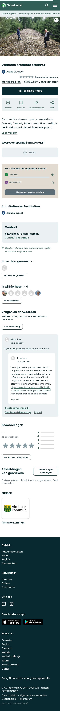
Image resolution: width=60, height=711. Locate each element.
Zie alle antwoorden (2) (17, 408)
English (6, 644)
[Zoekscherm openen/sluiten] (46, 5)
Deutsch (7, 648)
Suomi (5, 660)
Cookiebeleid (9, 698)
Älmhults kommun (13, 522)
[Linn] (38, 293)
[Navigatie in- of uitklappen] (55, 5)
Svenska (7, 640)
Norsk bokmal (10, 664)
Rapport (15, 399)
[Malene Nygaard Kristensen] (24, 293)
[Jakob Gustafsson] (17, 293)
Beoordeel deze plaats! (46, 77)
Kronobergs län (11, 81)
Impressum (26, 698)
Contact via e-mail (17, 237)
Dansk (5, 669)
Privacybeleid (9, 695)
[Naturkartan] (12, 5)
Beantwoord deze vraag (18, 412)
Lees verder (9, 133)
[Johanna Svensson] (31, 293)
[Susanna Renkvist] (11, 293)
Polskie (6, 652)
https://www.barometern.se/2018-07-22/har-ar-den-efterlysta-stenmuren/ (31, 389)
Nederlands (9, 656)
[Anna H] (4, 293)
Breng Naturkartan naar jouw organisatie (26, 678)
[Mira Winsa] (4, 268)
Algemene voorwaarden (34, 695)
